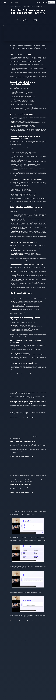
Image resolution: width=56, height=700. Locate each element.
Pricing (16, 2)
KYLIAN (3, 2)
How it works (11, 2)
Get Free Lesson (51, 2)
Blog (16, 6)
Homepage (12, 6)
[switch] (44, 2)
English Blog (20, 6)
